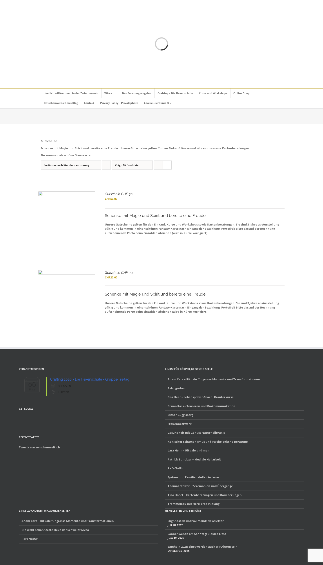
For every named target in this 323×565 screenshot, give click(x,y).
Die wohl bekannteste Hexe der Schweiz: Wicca (55, 530)
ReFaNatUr (176, 468)
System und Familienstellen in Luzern (194, 477)
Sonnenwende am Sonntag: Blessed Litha (197, 534)
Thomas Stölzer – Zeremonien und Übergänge (200, 486)
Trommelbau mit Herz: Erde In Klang (194, 504)
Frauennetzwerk (180, 424)
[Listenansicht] (167, 165)
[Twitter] (26, 419)
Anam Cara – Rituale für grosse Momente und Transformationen (214, 379)
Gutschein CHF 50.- (119, 194)
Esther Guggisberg (180, 415)
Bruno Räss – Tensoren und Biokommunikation (201, 406)
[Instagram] (31, 419)
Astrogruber (176, 388)
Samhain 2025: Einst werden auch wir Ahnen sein (203, 547)
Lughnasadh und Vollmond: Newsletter (196, 521)
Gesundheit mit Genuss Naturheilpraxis (196, 433)
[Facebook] (20, 419)
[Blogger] (37, 419)
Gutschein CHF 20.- (119, 273)
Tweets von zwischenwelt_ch (39, 447)
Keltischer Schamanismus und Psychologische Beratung (208, 442)
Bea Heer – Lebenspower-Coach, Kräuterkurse (201, 397)
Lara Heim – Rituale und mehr (189, 450)
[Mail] (43, 419)
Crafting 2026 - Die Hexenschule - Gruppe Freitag (89, 379)
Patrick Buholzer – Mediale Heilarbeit (194, 459)
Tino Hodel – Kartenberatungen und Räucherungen (205, 495)
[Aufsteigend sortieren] (106, 165)
